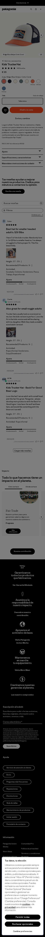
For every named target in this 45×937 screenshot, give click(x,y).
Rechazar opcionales (22, 924)
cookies (26, 904)
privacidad (10, 907)
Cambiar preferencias (22, 931)
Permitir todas (23, 917)
